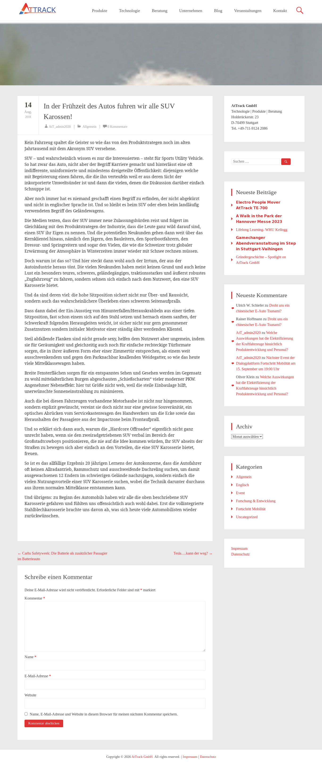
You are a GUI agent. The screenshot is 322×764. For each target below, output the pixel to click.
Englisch (242, 485)
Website (30, 695)
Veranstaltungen (247, 10)
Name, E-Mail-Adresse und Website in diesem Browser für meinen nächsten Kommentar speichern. (104, 714)
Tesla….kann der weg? (193, 553)
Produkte (99, 10)
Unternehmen (190, 10)
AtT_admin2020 (60, 126)
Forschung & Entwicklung (256, 501)
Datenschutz (240, 554)
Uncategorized (247, 517)
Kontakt (280, 10)
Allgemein (89, 126)
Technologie (129, 10)
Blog (218, 10)
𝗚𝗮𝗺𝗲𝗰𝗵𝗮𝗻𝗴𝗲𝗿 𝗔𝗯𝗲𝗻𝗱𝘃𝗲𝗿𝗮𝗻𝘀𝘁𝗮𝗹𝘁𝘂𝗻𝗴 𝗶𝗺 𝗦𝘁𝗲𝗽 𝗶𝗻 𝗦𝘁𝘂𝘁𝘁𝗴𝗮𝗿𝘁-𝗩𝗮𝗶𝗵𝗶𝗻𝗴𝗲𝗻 (266, 243)
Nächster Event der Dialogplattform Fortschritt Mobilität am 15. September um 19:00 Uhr (265, 363)
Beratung (159, 10)
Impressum (239, 548)
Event (240, 493)
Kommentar (35, 598)
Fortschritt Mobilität (250, 509)
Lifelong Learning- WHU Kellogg (261, 230)
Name (30, 657)
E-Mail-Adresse (38, 676)
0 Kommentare (117, 126)
